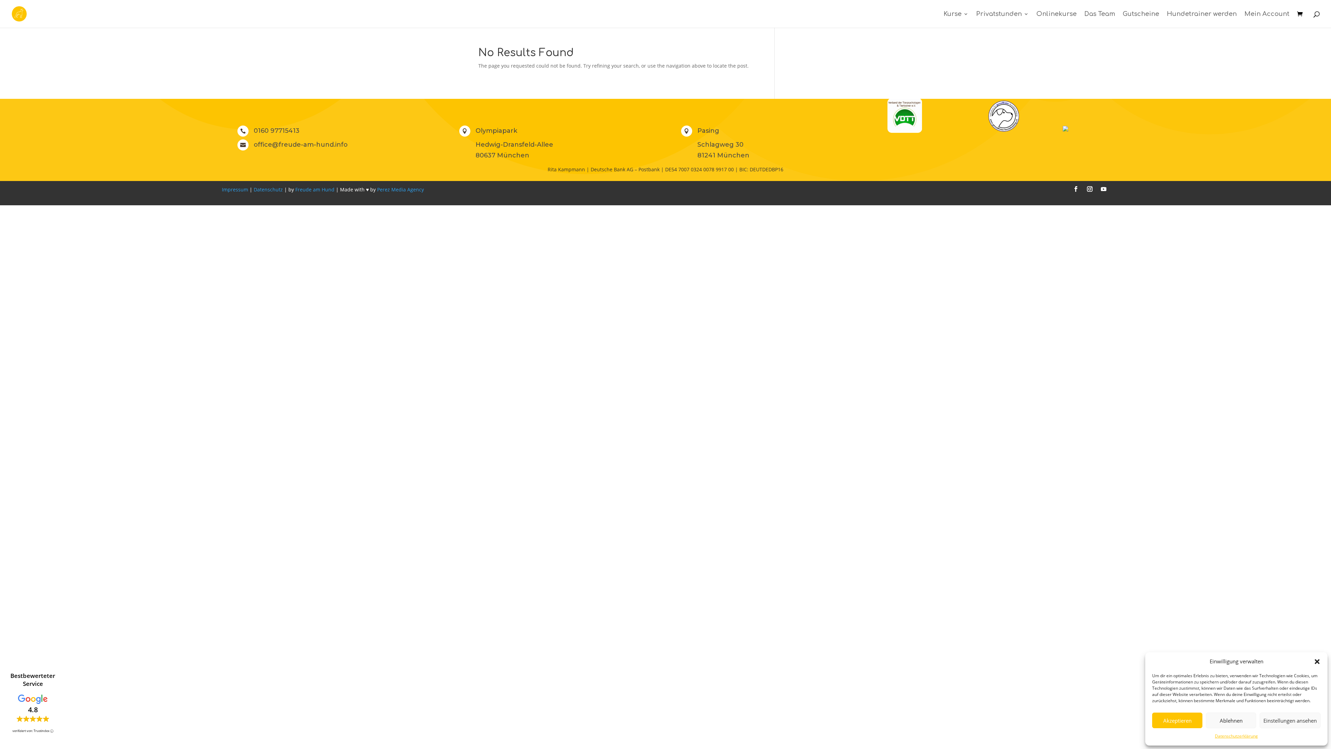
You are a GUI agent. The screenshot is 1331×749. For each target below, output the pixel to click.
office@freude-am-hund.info (301, 144)
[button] (1317, 661)
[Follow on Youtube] (1103, 189)
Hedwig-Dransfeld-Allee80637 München (514, 150)
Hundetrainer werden (1202, 14)
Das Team (1099, 14)
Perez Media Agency (400, 189)
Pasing (708, 131)
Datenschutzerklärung (1236, 736)
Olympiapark (496, 131)
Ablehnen (1231, 720)
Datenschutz (268, 189)
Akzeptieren (1177, 720)
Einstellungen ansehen (1290, 720)
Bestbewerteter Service (32, 680)
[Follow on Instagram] (1089, 189)
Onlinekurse (1056, 14)
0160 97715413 (276, 131)
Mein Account (1266, 14)
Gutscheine (1141, 14)
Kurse (952, 14)
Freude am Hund (314, 189)
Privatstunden (999, 14)
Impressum (235, 189)
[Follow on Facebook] (1075, 189)
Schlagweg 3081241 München (723, 150)
